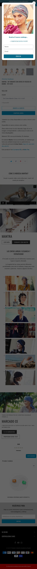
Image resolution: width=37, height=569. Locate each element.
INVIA (18, 56)
